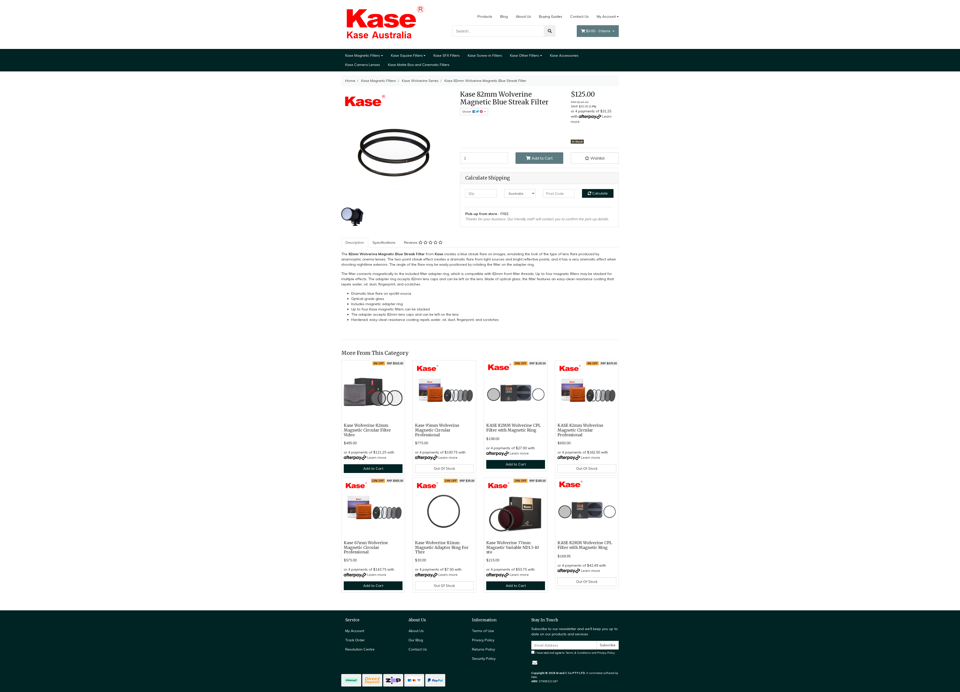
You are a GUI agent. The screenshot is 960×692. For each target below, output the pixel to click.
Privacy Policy (483, 640)
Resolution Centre (359, 649)
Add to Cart (541, 158)
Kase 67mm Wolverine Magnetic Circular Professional (366, 547)
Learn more (376, 457)
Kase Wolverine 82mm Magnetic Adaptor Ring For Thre (441, 547)
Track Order (355, 640)
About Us (523, 16)
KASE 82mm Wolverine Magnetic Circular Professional (580, 430)
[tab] (354, 242)
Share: (467, 111)
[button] (595, 158)
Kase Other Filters (524, 55)
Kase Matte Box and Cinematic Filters (419, 64)
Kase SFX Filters (447, 55)
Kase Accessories (564, 55)
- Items (599, 31)
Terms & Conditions (578, 653)
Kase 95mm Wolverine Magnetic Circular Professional (437, 430)
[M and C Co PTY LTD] (385, 24)
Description (355, 242)
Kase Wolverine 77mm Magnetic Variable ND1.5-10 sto (512, 547)
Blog (504, 16)
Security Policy (484, 658)
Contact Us (579, 16)
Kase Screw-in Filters (485, 55)
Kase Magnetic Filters (362, 55)
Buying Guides (550, 16)
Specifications (384, 242)
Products (485, 16)
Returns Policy (483, 649)
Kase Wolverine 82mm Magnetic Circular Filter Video (367, 430)
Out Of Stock (444, 468)
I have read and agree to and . (575, 653)
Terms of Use (483, 631)
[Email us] (534, 663)
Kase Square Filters (407, 55)
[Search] (550, 31)
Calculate (599, 193)
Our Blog (415, 640)
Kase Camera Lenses (362, 64)
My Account (606, 16)
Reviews (411, 242)
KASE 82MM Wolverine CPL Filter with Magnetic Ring (513, 428)
